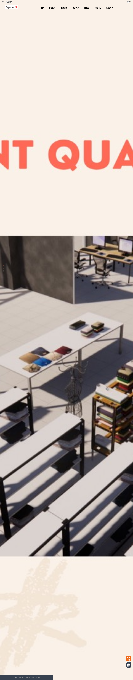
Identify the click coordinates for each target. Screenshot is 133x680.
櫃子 (23, 677)
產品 (19, 677)
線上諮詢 (8, 2)
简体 (128, 2)
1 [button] (4, 266)
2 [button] (4, 268)
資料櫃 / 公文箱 (30, 677)
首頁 (14, 677)
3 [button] (4, 271)
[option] (66, 340)
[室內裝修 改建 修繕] (11, 7)
